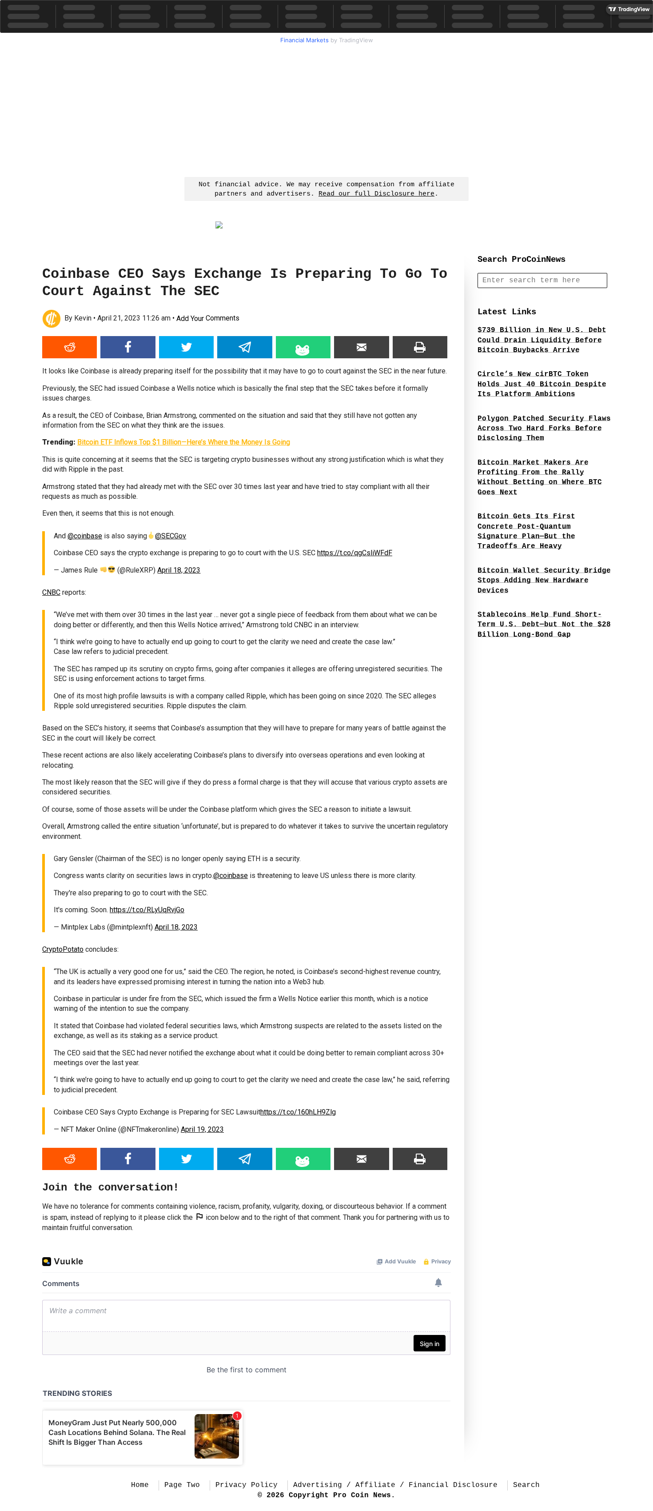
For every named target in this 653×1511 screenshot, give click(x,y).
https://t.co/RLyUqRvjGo (147, 910)
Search (526, 1485)
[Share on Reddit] (69, 347)
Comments (207, 318)
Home (140, 1485)
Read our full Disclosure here (376, 194)
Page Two (182, 1485)
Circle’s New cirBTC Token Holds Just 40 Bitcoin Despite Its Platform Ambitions (542, 384)
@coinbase (85, 536)
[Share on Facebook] (127, 347)
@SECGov (170, 536)
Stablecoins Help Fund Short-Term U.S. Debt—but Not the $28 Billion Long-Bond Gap (544, 625)
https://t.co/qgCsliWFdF (354, 553)
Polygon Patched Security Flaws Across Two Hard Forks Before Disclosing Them (544, 429)
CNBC (51, 592)
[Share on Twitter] (186, 347)
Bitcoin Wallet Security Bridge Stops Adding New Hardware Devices (544, 581)
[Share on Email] (361, 347)
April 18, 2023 (178, 570)
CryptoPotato (63, 949)
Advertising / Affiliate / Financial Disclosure (395, 1485)
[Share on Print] (420, 347)
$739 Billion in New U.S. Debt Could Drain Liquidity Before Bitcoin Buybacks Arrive (542, 340)
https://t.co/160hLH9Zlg (298, 1112)
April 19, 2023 (202, 1129)
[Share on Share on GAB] (303, 347)
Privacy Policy (246, 1485)
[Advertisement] (326, 109)
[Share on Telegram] (244, 347)
